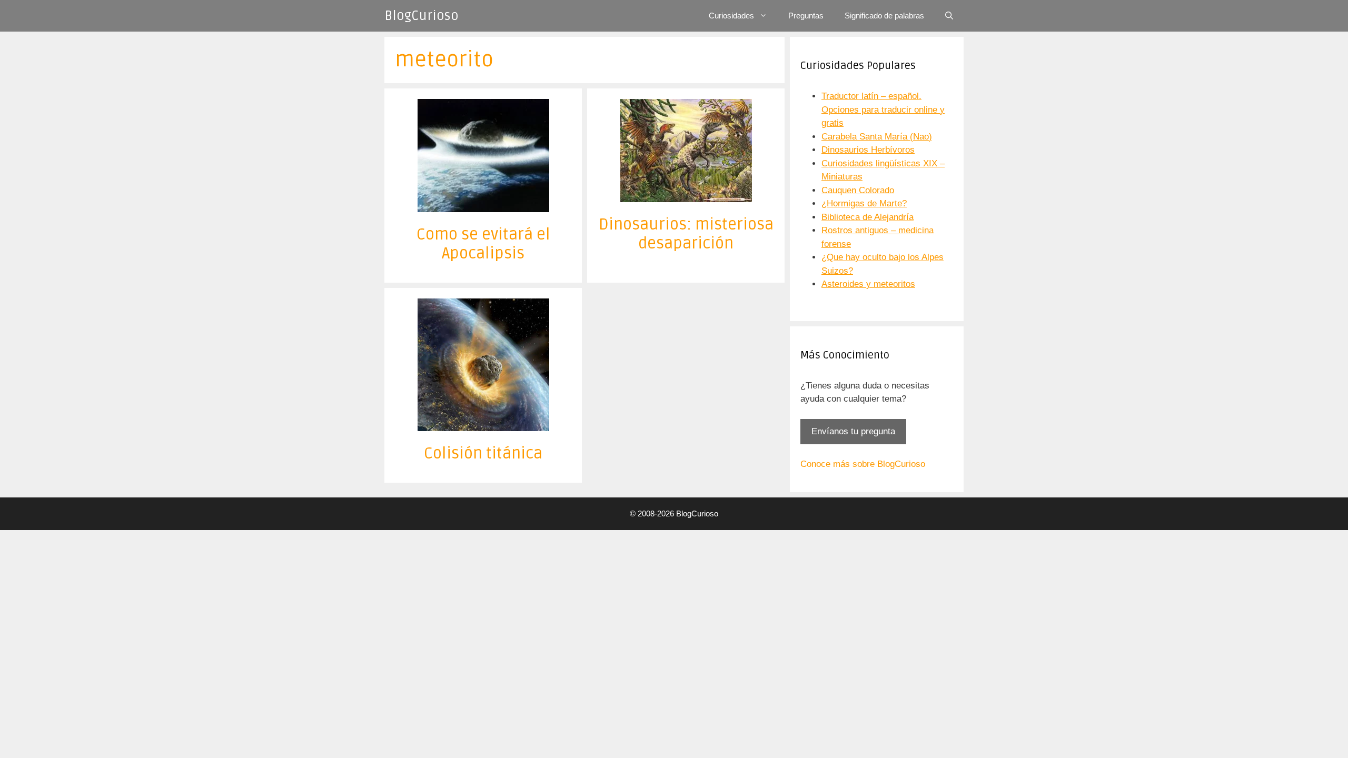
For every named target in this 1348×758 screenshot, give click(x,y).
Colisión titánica (483, 453)
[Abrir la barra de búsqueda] (949, 16)
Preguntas (806, 15)
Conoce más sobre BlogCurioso (862, 464)
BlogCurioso (421, 16)
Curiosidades (731, 15)
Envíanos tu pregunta (853, 431)
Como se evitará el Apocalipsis (483, 244)
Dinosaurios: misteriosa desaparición (686, 234)
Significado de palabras (884, 15)
